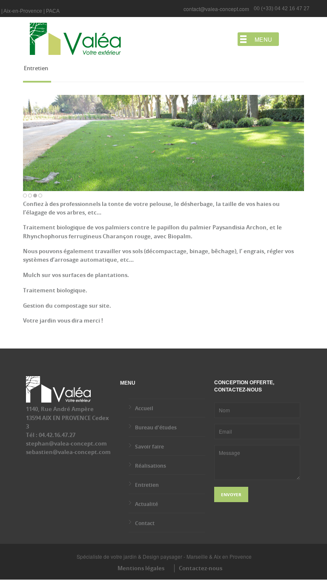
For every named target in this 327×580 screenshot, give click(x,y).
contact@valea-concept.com (216, 8)
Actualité (146, 504)
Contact (145, 523)
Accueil (144, 408)
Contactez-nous (200, 568)
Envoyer (231, 494)
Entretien (147, 485)
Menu (263, 39)
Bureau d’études (156, 427)
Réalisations (150, 465)
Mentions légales (141, 568)
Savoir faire (149, 446)
